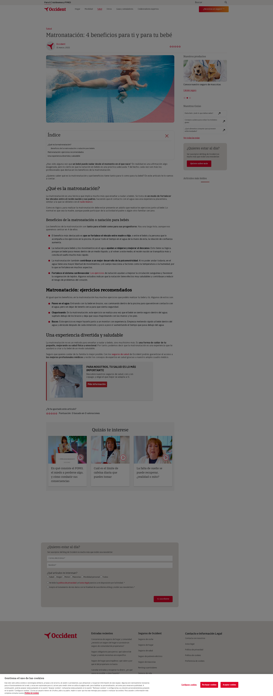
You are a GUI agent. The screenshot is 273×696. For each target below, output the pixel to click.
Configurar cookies (189, 685)
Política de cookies (32, 693)
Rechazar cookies (209, 685)
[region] (136, 685)
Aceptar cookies (229, 685)
